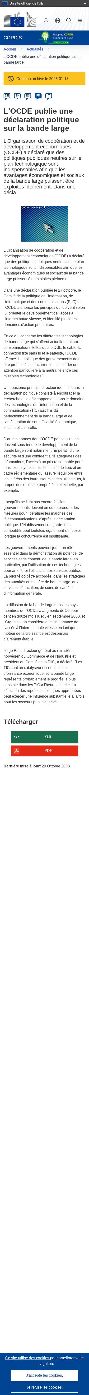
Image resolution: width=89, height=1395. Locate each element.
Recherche (69, 20)
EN (17, 95)
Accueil (10, 49)
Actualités (35, 49)
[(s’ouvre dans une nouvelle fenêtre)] (20, 18)
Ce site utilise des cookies (27, 1358)
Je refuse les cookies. (44, 1387)
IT (48, 95)
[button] (57, 20)
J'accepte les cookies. (44, 1375)
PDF (48, 751)
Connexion (46, 20)
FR (38, 95)
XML (48, 737)
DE (7, 95)
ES (28, 95)
